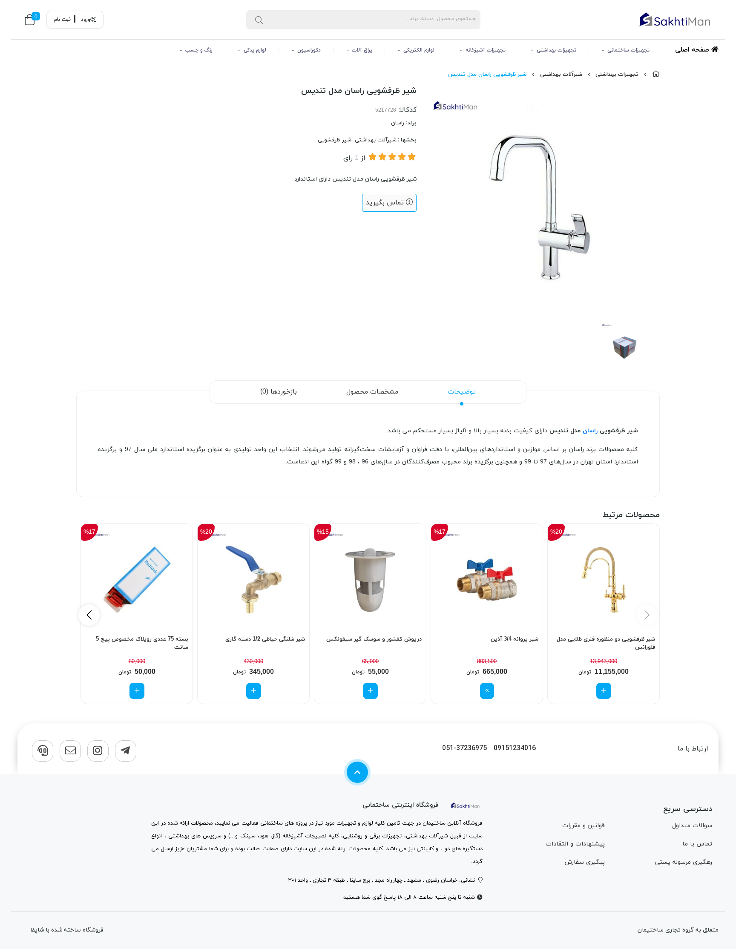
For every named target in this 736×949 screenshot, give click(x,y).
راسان (397, 123)
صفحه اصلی (693, 50)
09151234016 (515, 749)
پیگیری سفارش (584, 862)
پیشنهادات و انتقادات (575, 844)
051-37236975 (464, 749)
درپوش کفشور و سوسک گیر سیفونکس (374, 639)
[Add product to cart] (604, 690)
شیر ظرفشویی (334, 140)
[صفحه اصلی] (656, 74)
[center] (259, 19)
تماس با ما (697, 844)
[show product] (487, 690)
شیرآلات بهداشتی (561, 74)
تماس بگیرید (386, 202)
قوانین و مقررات (583, 825)
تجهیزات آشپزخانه (486, 50)
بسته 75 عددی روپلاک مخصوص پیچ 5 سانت (142, 644)
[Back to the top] (357, 772)
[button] (89, 615)
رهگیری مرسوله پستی (683, 862)
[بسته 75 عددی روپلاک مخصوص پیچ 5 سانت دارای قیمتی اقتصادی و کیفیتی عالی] (136, 579)
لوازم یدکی (255, 50)
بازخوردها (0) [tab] (278, 392)
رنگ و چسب (199, 50)
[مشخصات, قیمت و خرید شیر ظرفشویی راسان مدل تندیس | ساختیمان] (465, 805)
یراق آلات (362, 50)
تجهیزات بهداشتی (556, 50)
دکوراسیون (309, 50)
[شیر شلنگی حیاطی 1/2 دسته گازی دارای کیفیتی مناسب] (253, 579)
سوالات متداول (692, 825)
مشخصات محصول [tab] (372, 392)
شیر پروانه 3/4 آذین (514, 639)
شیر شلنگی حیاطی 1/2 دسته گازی (265, 639)
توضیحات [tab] (462, 392)
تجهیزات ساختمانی (628, 50)
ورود (85, 19)
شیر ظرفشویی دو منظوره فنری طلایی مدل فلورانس (606, 644)
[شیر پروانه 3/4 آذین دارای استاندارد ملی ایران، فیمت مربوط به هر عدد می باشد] (486, 579)
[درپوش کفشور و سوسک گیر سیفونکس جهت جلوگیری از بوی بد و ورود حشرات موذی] (370, 579)
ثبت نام (62, 19)
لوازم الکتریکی (418, 50)
